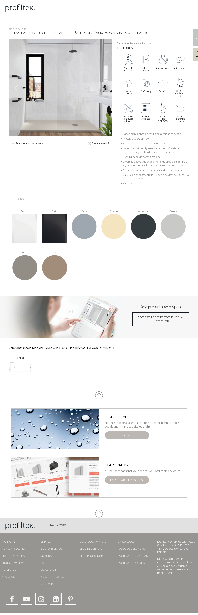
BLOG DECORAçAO (91, 548)
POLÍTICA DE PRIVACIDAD (133, 555)
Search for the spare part (127, 479)
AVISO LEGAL (126, 541)
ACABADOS (9, 576)
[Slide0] (57, 131)
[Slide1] (64, 131)
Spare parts (100, 143)
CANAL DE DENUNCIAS (131, 548)
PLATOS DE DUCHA (13, 555)
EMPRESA (46, 541)
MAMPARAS (8, 541)
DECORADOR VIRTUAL (93, 541)
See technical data (29, 143)
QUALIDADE (48, 555)
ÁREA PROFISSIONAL (53, 576)
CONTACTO (48, 583)
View (127, 435)
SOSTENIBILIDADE (51, 548)
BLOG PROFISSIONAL (92, 555)
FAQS (44, 562)
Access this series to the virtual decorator (161, 319)
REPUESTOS (9, 569)
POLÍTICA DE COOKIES (131, 562)
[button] (99, 395)
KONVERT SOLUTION (14, 548)
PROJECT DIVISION (13, 562)
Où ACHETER (48, 569)
